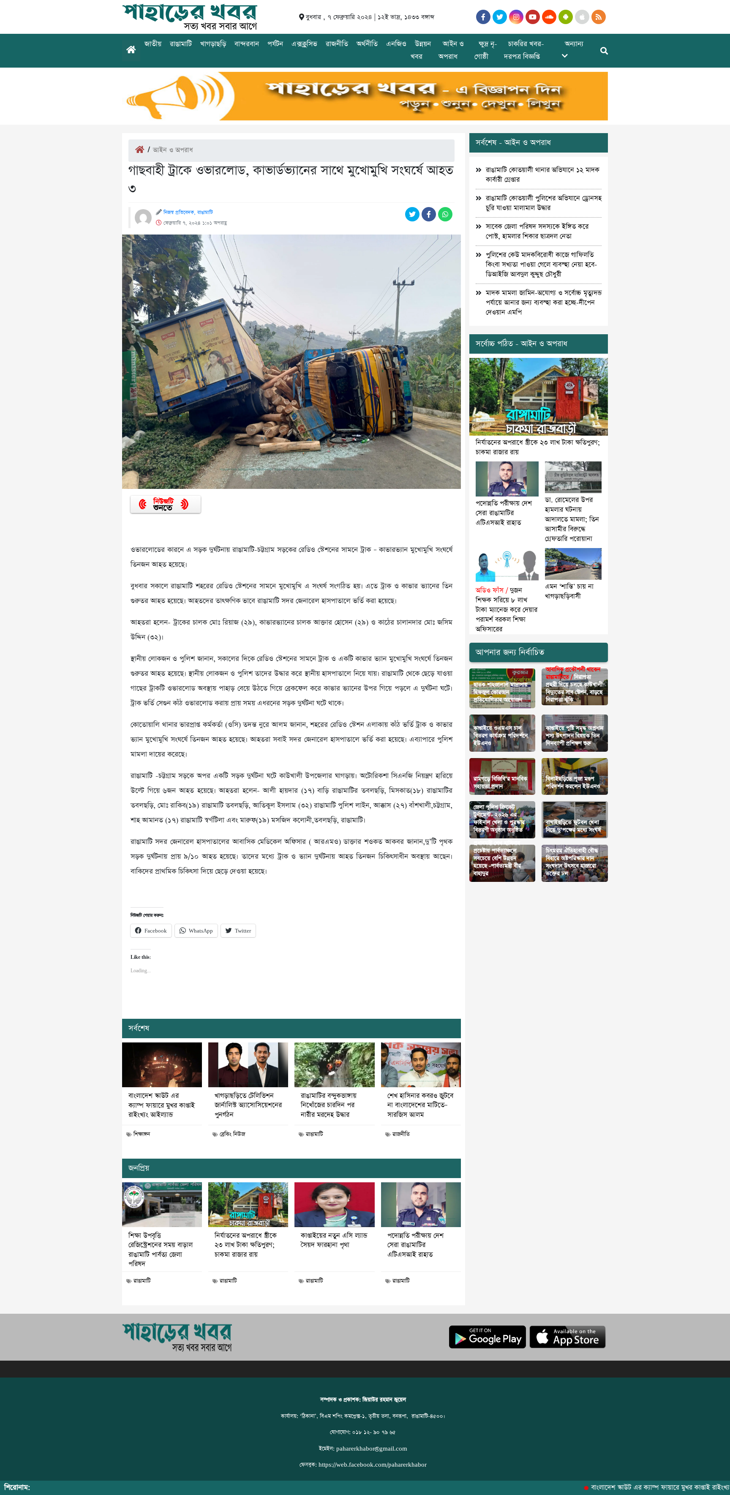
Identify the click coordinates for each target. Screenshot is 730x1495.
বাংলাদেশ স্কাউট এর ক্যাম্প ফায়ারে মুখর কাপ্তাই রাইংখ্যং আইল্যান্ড (161, 1105)
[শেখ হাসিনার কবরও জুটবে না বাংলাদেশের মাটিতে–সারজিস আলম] (421, 1064)
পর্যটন (275, 44)
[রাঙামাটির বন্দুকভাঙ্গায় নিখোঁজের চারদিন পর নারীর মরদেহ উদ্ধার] (334, 1064)
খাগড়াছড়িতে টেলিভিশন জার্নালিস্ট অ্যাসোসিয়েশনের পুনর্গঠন (248, 1105)
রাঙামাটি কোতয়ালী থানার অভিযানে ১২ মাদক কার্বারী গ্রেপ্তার (542, 175)
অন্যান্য (574, 44)
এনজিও (396, 44)
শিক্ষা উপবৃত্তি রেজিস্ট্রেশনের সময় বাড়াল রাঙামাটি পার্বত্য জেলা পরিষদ (160, 1250)
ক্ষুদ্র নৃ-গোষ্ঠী (485, 50)
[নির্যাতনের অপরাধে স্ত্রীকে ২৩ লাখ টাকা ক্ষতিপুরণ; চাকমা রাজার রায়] (248, 1204)
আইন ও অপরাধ (451, 50)
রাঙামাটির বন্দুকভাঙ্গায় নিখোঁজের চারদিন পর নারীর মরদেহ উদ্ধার (329, 1105)
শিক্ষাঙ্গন (141, 1134)
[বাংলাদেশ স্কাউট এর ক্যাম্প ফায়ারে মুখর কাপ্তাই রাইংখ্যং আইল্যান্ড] (162, 1064)
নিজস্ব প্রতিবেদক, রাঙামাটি (188, 212)
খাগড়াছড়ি (213, 44)
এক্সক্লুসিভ (304, 44)
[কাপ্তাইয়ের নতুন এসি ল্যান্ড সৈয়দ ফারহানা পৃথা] (334, 1204)
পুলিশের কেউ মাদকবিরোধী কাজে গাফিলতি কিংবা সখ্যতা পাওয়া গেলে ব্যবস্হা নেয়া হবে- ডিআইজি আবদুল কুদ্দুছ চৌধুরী (541, 264)
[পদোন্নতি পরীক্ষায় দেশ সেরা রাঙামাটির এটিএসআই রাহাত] (421, 1204)
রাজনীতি (337, 44)
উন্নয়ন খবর (421, 50)
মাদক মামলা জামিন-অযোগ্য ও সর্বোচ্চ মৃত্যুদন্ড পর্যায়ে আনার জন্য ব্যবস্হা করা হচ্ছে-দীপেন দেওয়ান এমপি (544, 302)
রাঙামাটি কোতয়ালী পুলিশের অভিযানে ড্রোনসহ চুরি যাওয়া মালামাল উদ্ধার (544, 203)
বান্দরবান (246, 44)
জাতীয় (152, 44)
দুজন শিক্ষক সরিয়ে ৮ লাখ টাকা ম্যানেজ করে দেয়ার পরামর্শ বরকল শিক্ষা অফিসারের (506, 610)
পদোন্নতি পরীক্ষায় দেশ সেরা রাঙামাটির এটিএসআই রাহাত (415, 1245)
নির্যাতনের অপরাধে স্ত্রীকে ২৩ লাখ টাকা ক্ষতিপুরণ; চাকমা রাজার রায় (246, 1245)
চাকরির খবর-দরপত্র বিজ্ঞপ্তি (524, 50)
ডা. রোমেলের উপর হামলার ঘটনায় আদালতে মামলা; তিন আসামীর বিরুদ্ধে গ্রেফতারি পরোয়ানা (572, 519)
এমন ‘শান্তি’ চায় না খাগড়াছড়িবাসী (569, 591)
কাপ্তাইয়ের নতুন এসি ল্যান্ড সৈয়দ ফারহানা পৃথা (334, 1240)
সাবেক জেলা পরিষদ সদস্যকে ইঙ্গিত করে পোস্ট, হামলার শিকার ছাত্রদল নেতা (537, 231)
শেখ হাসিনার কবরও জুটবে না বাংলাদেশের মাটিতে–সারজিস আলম (420, 1105)
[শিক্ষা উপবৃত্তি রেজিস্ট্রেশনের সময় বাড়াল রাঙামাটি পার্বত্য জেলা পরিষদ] (162, 1204)
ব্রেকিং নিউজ (232, 1134)
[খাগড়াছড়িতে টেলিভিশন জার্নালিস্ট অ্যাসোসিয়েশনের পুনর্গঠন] (248, 1064)
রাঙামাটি (181, 44)
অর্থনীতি (367, 44)
